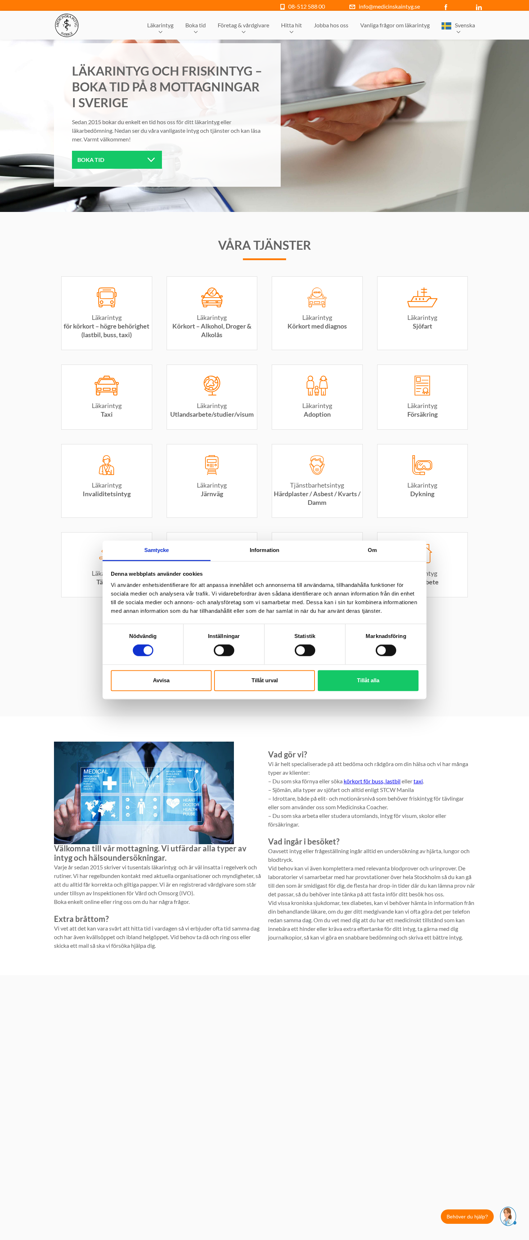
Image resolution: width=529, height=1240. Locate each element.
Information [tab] (264, 550)
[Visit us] (447, 6)
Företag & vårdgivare (243, 25)
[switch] (224, 650)
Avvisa (161, 680)
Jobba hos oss (331, 25)
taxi (418, 781)
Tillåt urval (265, 680)
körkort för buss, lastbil (372, 781)
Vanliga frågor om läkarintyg (395, 25)
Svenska (465, 25)
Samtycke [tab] (156, 550)
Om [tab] (372, 550)
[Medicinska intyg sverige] (66, 25)
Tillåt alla (368, 680)
